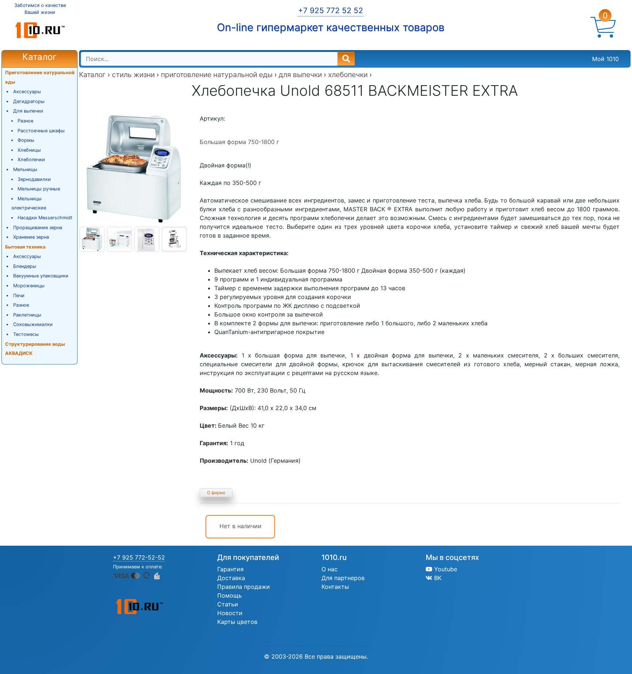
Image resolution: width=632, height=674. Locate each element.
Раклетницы (27, 315)
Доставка (231, 578)
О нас (329, 569)
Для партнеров (343, 578)
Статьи (227, 604)
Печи (19, 295)
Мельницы (25, 169)
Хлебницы (29, 150)
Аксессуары (27, 91)
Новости (229, 613)
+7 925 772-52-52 (139, 557)
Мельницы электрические (28, 203)
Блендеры (24, 266)
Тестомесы (26, 334)
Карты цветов (237, 621)
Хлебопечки (31, 159)
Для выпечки (28, 111)
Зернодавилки (34, 179)
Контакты (335, 586)
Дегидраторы (29, 101)
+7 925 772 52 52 (330, 10)
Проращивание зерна (37, 227)
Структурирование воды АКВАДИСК (35, 348)
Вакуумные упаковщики (40, 276)
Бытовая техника (25, 247)
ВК (436, 578)
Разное (25, 121)
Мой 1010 (605, 59)
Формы (26, 140)
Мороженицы (29, 285)
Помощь (229, 595)
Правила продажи (243, 586)
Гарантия (230, 569)
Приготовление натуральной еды (40, 77)
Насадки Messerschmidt (45, 217)
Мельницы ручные (39, 189)
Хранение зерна (31, 237)
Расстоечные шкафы (41, 130)
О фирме (216, 492)
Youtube (444, 569)
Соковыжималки (33, 324)
